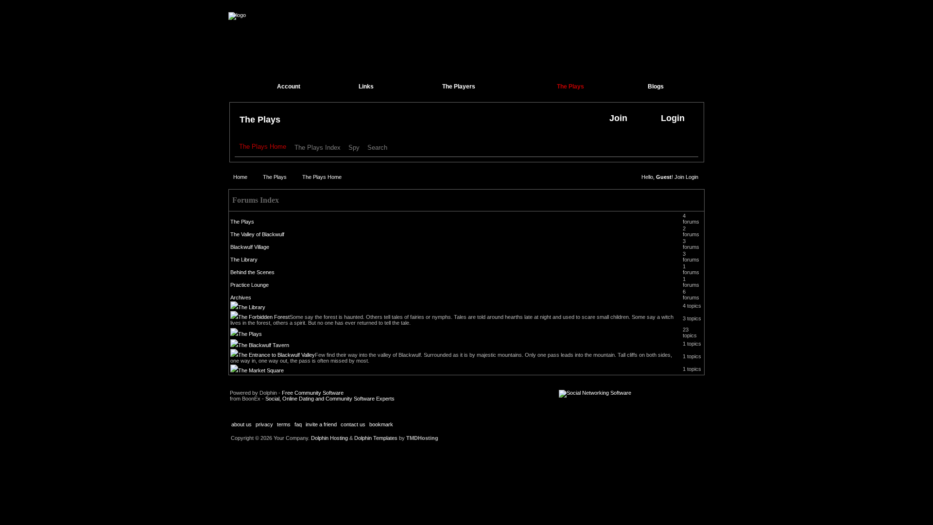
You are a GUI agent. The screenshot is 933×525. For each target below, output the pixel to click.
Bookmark (381, 424)
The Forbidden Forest (264, 317)
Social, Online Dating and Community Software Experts (330, 399)
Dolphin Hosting (329, 438)
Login (692, 177)
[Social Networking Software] (595, 393)
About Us (241, 424)
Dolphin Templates (375, 438)
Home (240, 177)
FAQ (298, 424)
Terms (284, 424)
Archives (240, 297)
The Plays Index (317, 147)
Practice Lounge (249, 285)
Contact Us (353, 424)
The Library (244, 259)
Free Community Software (313, 393)
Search (377, 147)
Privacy (264, 424)
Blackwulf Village (249, 247)
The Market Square (261, 370)
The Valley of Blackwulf (257, 234)
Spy (354, 147)
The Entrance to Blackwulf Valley (276, 355)
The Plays (260, 119)
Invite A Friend (321, 424)
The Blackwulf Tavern (263, 345)
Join (679, 177)
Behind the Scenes (252, 272)
